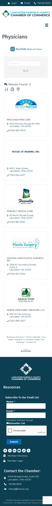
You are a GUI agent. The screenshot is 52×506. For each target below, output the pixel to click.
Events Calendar (32, 337)
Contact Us (31, 342)
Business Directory (15, 337)
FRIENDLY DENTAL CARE (20, 211)
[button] (5, 84)
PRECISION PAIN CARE (19, 120)
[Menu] (46, 25)
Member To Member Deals (27, 339)
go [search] (27, 70)
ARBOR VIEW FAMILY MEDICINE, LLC (26, 310)
